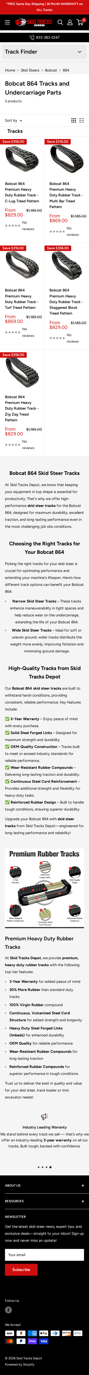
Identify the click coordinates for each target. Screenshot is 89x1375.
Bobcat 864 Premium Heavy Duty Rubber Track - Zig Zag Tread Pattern (22, 408)
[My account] (69, 22)
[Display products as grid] (73, 120)
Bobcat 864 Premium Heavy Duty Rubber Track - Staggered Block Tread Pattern (66, 302)
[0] (80, 22)
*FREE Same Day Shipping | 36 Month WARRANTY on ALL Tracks (44, 7)
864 (66, 70)
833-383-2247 (48, 37)
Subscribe (21, 1269)
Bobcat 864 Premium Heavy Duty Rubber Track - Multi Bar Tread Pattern (66, 195)
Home (10, 70)
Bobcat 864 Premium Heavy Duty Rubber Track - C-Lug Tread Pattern (22, 192)
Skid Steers (30, 70)
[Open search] (60, 22)
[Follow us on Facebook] (8, 1309)
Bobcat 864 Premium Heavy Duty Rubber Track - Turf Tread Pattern (22, 299)
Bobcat (51, 70)
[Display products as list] (82, 120)
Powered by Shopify (19, 1364)
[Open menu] (7, 22)
